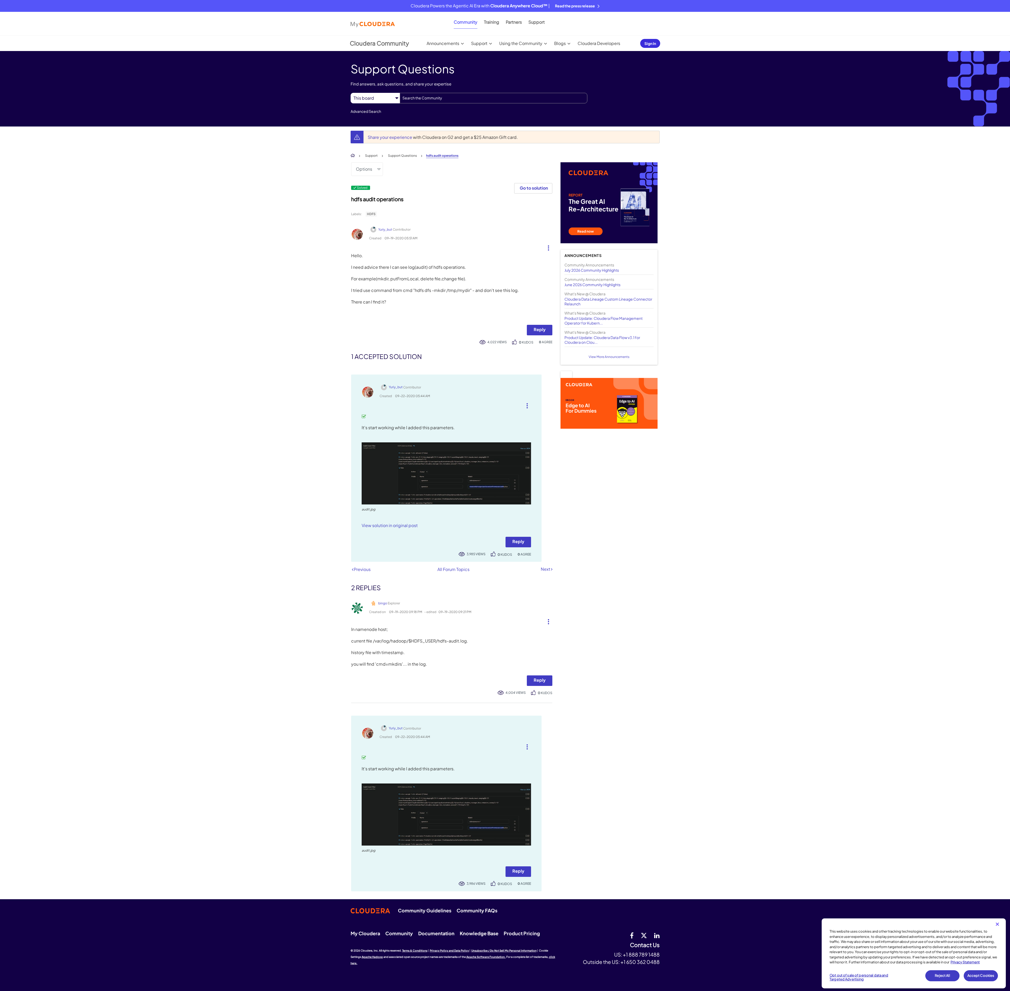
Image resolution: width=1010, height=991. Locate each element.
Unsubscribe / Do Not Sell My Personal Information (504, 950)
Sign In (650, 43)
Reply (540, 329)
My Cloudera (365, 933)
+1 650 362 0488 (640, 962)
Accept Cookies (980, 975)
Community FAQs (477, 910)
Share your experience (390, 137)
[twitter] (644, 935)
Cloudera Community (379, 43)
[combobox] (493, 98)
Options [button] (364, 169)
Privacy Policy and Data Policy (449, 950)
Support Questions (402, 156)
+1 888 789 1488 (641, 954)
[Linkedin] (657, 935)
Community (465, 22)
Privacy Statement (965, 962)
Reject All (942, 975)
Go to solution (534, 188)
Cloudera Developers (599, 43)
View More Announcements (609, 357)
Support (536, 22)
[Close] (997, 924)
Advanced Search (366, 111)
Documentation (436, 933)
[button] (546, 247)
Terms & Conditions (414, 950)
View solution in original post (390, 525)
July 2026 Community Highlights (591, 270)
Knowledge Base (479, 933)
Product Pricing (522, 933)
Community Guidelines (424, 910)
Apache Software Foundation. (486, 956)
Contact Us (645, 945)
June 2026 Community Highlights (592, 284)
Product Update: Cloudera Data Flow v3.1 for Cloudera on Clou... (602, 340)
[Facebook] (632, 935)
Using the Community (520, 43)
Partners (514, 22)
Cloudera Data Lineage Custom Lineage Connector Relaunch (608, 301)
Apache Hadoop (372, 956)
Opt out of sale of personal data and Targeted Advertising (859, 977)
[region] (914, 953)
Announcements (443, 43)
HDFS (371, 214)
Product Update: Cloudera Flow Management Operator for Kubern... (603, 320)
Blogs (560, 43)
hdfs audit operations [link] (442, 156)
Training (491, 22)
